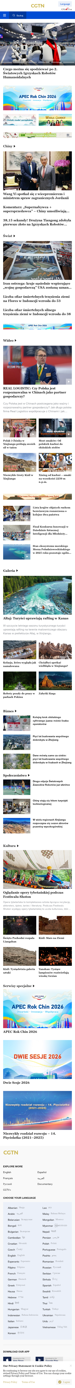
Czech (15, 1249)
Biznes (8, 711)
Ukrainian (54, 1315)
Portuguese (54, 1249)
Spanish (52, 1285)
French (16, 1273)
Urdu (48, 1321)
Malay (54, 1213)
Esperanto (19, 1261)
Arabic (15, 1213)
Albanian (16, 1207)
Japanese (17, 1327)
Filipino (16, 1267)
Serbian (51, 1273)
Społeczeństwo (15, 775)
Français (8, 1178)
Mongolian (53, 1219)
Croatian (17, 1243)
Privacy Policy (10, 1382)
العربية (41, 1178)
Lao (47, 1207)
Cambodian (16, 1237)
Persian (51, 1237)
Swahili (52, 1291)
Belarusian (20, 1219)
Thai (47, 1303)
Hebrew (15, 1297)
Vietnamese (55, 1327)
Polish (50, 1243)
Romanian (53, 1261)
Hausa (15, 1291)
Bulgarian (19, 1231)
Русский (7, 1183)
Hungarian (18, 1309)
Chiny (7, 146)
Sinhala (50, 1279)
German (17, 1279)
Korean (16, 1333)
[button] (6, 62)
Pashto (50, 1255)
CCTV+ (7, 1189)
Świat (7, 236)
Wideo (8, 340)
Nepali (49, 1231)
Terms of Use (28, 1382)
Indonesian (23, 1315)
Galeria (9, 571)
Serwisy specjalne (17, 986)
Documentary (45, 1183)
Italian (15, 1321)
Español (42, 1172)
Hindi (13, 1303)
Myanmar (55, 1225)
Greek (16, 1285)
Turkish (51, 1309)
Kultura (9, 846)
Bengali (15, 1225)
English (7, 1172)
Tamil (49, 1297)
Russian (52, 1267)
